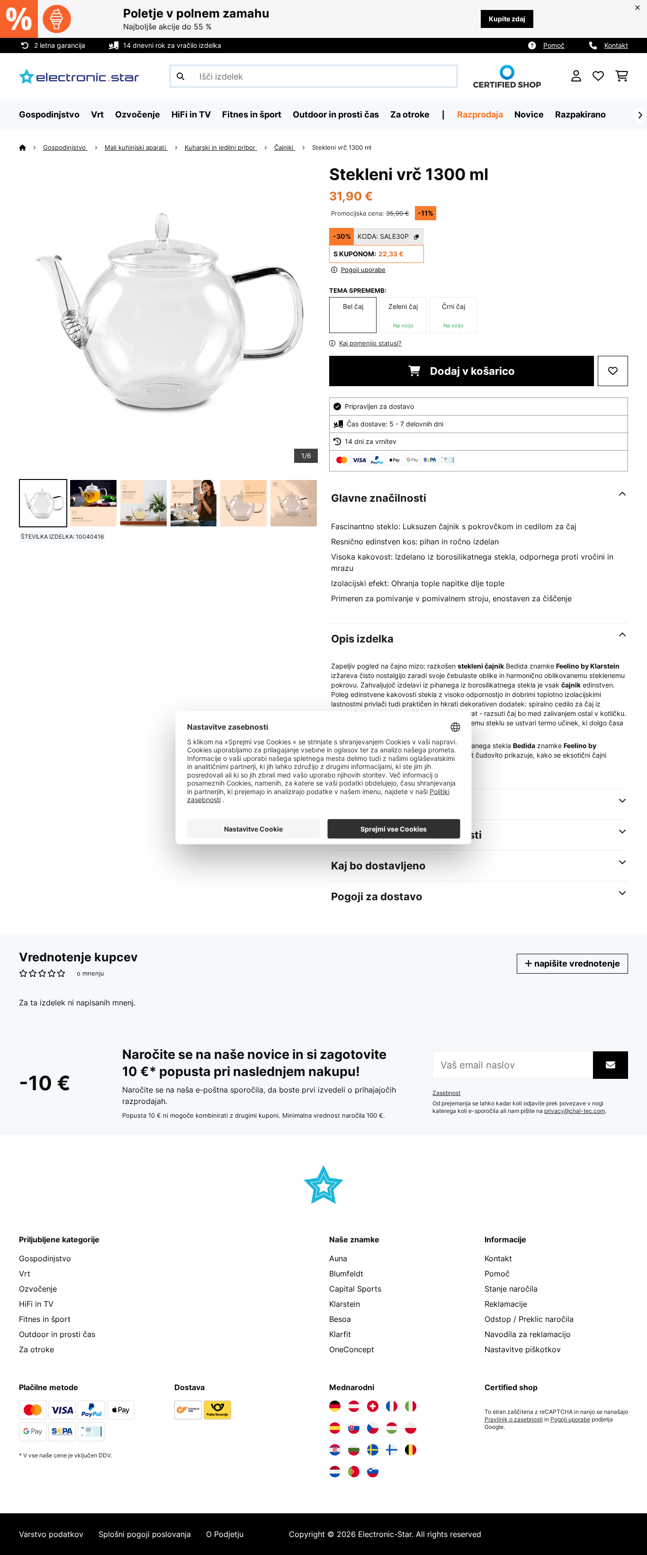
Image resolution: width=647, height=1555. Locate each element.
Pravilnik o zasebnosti (514, 1419)
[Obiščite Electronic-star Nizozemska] (335, 1471)
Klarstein (344, 1304)
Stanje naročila (511, 1288)
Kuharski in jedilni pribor (221, 147)
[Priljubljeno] (598, 76)
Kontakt (616, 45)
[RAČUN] (576, 76)
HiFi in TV (36, 1304)
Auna (338, 1258)
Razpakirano (580, 114)
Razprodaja (480, 114)
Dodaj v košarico (471, 371)
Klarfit (340, 1334)
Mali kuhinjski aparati (136, 147)
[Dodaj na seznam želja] (613, 371)
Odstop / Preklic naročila (529, 1319)
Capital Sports (355, 1288)
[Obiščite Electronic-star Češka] (372, 1428)
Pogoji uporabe (570, 1419)
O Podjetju (224, 1534)
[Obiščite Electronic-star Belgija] (410, 1450)
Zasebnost (446, 1093)
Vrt (24, 1273)
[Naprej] (640, 115)
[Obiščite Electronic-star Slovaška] (353, 1428)
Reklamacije (506, 1304)
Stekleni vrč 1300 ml (341, 147)
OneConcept (351, 1349)
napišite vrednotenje (576, 963)
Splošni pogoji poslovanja (145, 1534)
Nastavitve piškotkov (523, 1349)
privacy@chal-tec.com (574, 1111)
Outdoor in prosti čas (57, 1334)
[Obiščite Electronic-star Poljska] (410, 1428)
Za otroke (36, 1349)
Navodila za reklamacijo (528, 1334)
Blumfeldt (346, 1273)
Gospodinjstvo (65, 147)
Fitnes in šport (45, 1319)
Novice (529, 114)
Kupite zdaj (507, 19)
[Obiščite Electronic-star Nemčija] (335, 1406)
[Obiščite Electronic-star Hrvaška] (335, 1450)
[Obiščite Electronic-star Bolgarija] (353, 1450)
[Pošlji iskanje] (180, 76)
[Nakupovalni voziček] (621, 76)
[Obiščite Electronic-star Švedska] (372, 1450)
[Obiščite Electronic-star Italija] (410, 1406)
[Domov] (31, 147)
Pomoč (554, 45)
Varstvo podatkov (51, 1534)
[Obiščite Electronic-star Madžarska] (391, 1428)
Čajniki (284, 147)
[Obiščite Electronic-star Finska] (391, 1450)
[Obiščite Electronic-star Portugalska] (353, 1471)
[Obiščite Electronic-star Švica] (372, 1406)
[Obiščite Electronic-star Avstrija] (353, 1406)
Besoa (340, 1319)
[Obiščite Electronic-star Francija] (391, 1406)
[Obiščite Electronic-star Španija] (335, 1428)
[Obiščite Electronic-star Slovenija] (372, 1471)
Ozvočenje (38, 1288)
